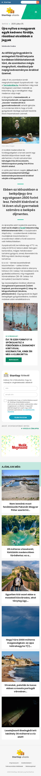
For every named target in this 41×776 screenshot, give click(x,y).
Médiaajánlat (30, 766)
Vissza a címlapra (31, 428)
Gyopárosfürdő (15, 426)
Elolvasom (13, 359)
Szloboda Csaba (9, 46)
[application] (20, 446)
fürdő (22, 228)
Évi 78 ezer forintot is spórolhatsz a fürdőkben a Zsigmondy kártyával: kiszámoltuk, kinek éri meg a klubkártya (20, 347)
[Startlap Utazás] (11, 12)
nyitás (26, 426)
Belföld (5, 23)
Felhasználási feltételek (14, 766)
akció (4, 426)
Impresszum (14, 763)
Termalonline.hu (10, 85)
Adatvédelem (26, 763)
